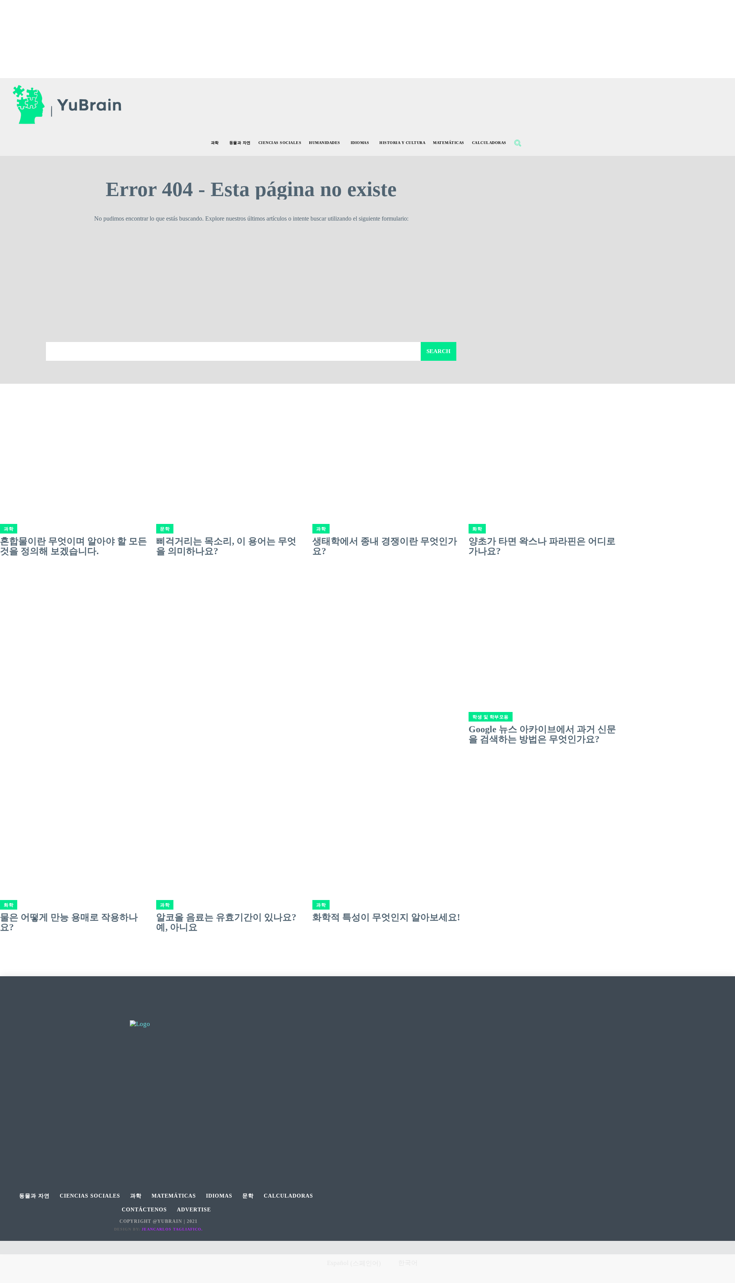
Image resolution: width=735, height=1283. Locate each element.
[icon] (534, 143)
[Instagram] (158, 1011)
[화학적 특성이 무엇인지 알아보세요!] (386, 819)
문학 (165, 529)
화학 (477, 529)
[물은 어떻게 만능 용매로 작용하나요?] (74, 819)
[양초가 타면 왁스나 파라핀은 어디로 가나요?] (543, 442)
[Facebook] (141, 1011)
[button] (517, 143)
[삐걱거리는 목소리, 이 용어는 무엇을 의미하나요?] (230, 442)
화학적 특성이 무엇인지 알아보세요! (386, 917)
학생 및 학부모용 (490, 717)
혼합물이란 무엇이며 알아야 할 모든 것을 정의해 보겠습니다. (73, 546)
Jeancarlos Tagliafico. (172, 1229)
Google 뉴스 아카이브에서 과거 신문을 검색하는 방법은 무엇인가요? (542, 734)
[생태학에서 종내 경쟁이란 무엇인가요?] (386, 442)
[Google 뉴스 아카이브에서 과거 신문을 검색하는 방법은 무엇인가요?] (543, 630)
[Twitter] (176, 1011)
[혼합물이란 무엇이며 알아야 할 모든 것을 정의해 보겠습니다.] (74, 442)
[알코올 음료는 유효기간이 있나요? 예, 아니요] (230, 819)
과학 (8, 529)
